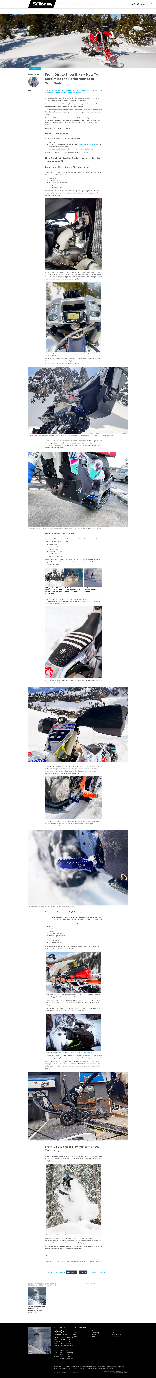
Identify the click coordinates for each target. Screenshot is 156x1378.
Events (56, 1343)
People (62, 1358)
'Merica (56, 1337)
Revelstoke (69, 1337)
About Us (57, 1372)
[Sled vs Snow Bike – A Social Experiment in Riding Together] (73, 578)
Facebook (133, 4)
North (61, 1354)
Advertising (75, 1372)
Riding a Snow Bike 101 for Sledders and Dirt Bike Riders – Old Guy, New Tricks (53, 590)
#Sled (82, 1261)
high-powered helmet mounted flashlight (82, 1052)
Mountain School (77, 4)
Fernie (55, 1347)
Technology (69, 1353)
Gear (66, 4)
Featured (56, 1345)
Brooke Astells (33, 88)
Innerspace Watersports (54, 118)
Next (83, 1272)
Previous (72, 1272)
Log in (127, 1371)
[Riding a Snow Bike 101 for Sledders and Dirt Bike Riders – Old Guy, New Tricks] (54, 578)
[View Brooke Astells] (33, 81)
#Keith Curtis (54, 1261)
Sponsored (69, 1345)
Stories (60, 4)
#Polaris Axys (64, 1261)
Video (74, 1334)
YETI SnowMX (90, 144)
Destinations (91, 4)
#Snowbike (88, 1261)
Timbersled (82, 144)
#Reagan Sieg (74, 1261)
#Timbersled (97, 1261)
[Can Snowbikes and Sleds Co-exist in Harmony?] (93, 578)
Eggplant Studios (124, 1372)
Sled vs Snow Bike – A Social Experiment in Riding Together (72, 589)
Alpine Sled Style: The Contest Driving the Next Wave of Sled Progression (36, 1309)
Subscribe (145, 4)
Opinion (62, 1356)
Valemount (69, 1358)
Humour (62, 1339)
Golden (62, 1337)
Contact (65, 1372)
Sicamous (69, 1343)
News (61, 1353)
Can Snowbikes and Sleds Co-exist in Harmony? (91, 589)
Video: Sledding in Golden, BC (96, 1272)
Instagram (135, 4)
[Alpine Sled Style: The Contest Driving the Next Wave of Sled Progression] (37, 1296)
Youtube (138, 4)
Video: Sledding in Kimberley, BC (55, 1272)
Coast (55, 1339)
